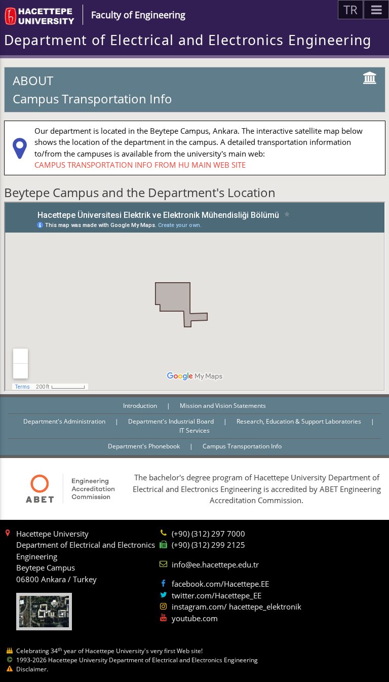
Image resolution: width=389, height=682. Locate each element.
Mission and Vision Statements (223, 405)
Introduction (141, 405)
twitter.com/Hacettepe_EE (216, 595)
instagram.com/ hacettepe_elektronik (236, 606)
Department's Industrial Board (171, 421)
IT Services (194, 430)
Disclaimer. (32, 669)
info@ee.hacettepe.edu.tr (215, 564)
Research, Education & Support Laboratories (300, 421)
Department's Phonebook (144, 446)
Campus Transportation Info (242, 446)
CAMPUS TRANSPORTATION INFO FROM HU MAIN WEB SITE (140, 165)
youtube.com (195, 618)
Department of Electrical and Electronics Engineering (188, 40)
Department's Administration (65, 421)
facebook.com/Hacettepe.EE (220, 584)
